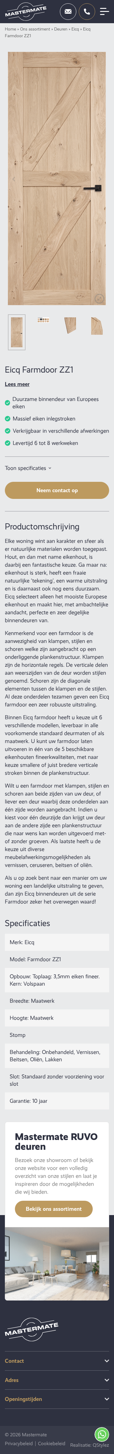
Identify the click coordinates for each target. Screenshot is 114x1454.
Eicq (75, 29)
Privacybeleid (19, 1443)
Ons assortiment (35, 29)
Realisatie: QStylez (89, 1445)
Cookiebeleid (51, 1443)
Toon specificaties (25, 468)
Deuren (60, 29)
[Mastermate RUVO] (26, 11)
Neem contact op (57, 490)
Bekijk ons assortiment (54, 1209)
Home (10, 29)
